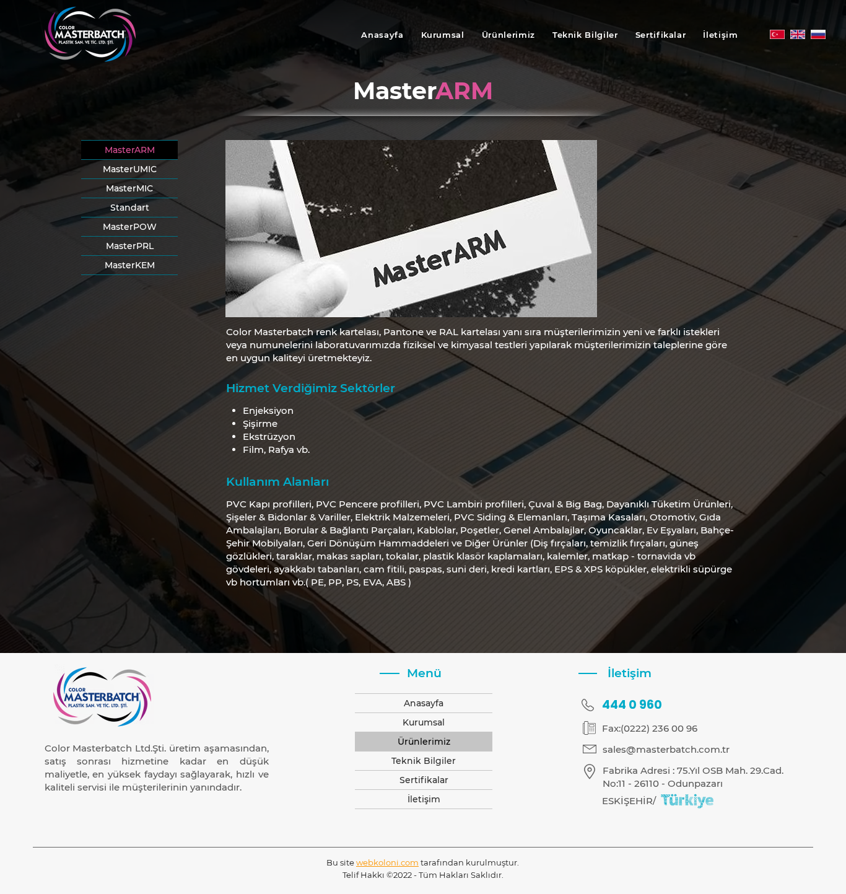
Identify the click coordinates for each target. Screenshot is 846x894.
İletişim (424, 799)
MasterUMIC (130, 169)
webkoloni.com (387, 862)
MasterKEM (130, 265)
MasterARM (130, 150)
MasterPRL (130, 246)
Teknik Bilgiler (423, 760)
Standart (129, 207)
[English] (797, 34)
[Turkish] (777, 34)
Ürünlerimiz (424, 741)
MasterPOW (130, 226)
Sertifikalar (423, 780)
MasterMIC (129, 188)
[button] (508, 34)
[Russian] (818, 34)
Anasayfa (423, 703)
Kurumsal (424, 722)
